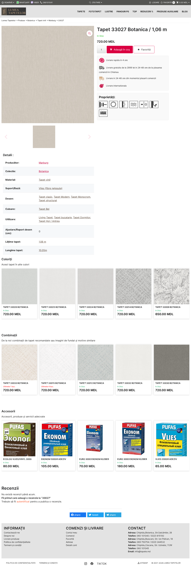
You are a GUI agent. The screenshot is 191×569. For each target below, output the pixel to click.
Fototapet (95, 11)
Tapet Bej (44, 208)
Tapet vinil (44, 179)
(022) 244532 (158, 542)
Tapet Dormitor (81, 217)
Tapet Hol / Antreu (49, 221)
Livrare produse (11, 539)
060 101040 (143, 535)
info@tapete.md (143, 551)
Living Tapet (46, 217)
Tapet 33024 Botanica (91, 307)
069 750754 (143, 542)
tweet (94, 514)
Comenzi (70, 535)
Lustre (109, 11)
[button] (44, 137)
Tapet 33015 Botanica (53, 383)
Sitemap (144, 563)
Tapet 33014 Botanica (129, 307)
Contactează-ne (12, 532)
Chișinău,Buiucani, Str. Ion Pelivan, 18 (155, 539)
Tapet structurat (48, 200)
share (77, 514)
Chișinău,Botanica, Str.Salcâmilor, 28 (154, 532)
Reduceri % (146, 11)
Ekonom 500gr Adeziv (53, 459)
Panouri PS (123, 11)
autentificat (23, 501)
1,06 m (42, 241)
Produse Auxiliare (167, 11)
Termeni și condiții (12, 545)
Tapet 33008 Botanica (167, 307)
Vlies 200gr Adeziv (166, 459)
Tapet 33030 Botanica (167, 383)
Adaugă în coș (122, 49)
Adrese (69, 542)
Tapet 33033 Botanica (15, 383)
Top (135, 11)
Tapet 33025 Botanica (53, 307)
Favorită (70, 539)
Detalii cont (71, 545)
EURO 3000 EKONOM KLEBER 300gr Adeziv (94, 460)
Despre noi (9, 535)
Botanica (44, 171)
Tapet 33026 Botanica (15, 307)
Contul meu (71, 532)
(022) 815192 (157, 535)
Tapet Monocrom (80, 196)
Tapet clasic (45, 196)
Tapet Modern (62, 196)
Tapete (81, 11)
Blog (185, 11)
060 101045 (143, 548)
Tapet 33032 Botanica (129, 383)
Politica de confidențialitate (17, 542)
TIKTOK (102, 563)
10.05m (43, 250)
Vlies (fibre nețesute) (50, 188)
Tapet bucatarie (63, 217)
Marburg (43, 162)
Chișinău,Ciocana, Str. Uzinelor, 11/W (154, 545)
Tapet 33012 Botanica (91, 383)
